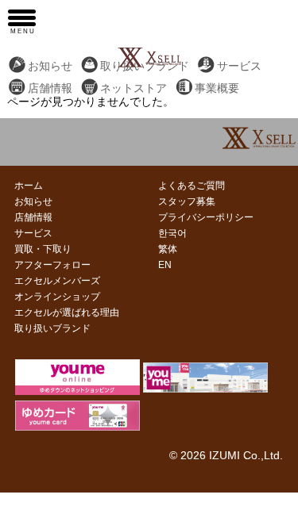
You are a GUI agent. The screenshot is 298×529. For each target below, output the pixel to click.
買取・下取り (43, 249)
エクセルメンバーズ (57, 281)
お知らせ (50, 66)
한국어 (172, 233)
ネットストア (133, 88)
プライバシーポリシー (205, 217)
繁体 (167, 249)
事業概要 (217, 88)
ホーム (28, 185)
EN (165, 265)
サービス (239, 66)
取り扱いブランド (52, 328)
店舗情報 (50, 88)
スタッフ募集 (186, 201)
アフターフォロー (52, 265)
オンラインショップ (57, 296)
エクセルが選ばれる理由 (66, 312)
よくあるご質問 (191, 185)
